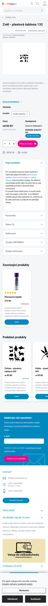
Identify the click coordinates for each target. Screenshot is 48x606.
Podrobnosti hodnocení (36, 30)
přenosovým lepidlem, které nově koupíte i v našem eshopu (21, 177)
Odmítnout (12, 599)
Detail (17, 322)
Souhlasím (36, 599)
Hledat (41, 11)
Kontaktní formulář (16, 500)
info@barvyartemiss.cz (17, 478)
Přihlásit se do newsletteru (16, 459)
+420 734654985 (15, 484)
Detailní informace (11, 102)
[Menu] (44, 3)
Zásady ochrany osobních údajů (17, 584)
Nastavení (24, 590)
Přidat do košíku (26, 144)
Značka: (9, 37)
